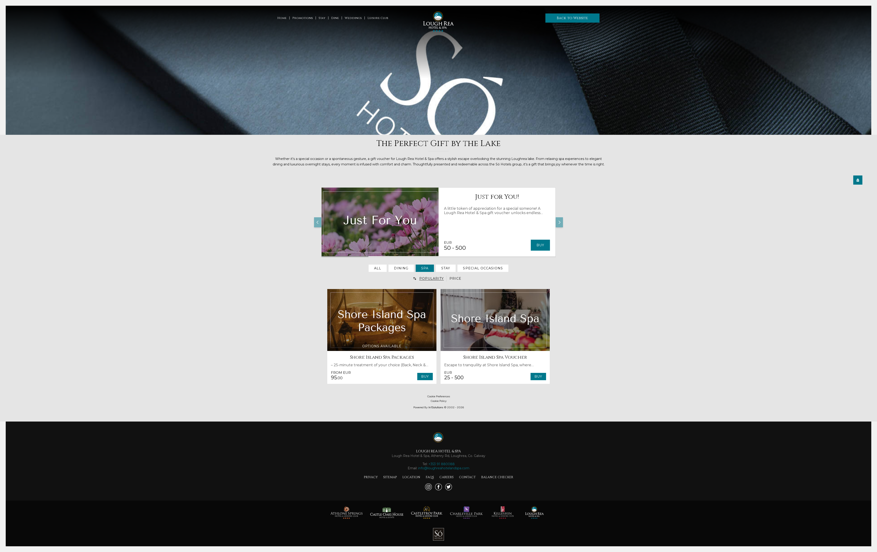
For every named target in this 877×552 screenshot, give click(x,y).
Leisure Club (377, 18)
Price (455, 278)
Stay (322, 18)
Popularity (431, 278)
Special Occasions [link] (483, 268)
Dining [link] (401, 268)
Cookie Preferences (438, 396)
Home (282, 18)
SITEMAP (390, 477)
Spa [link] (424, 268)
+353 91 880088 (441, 464)
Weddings (353, 18)
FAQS (430, 477)
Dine (335, 18)
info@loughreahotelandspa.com (443, 468)
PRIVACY (371, 477)
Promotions (302, 18)
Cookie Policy (438, 401)
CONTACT (467, 477)
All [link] (377, 268)
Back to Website (572, 18)
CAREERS (446, 477)
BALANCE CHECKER (497, 477)
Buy (540, 245)
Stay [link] (445, 268)
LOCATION (411, 477)
